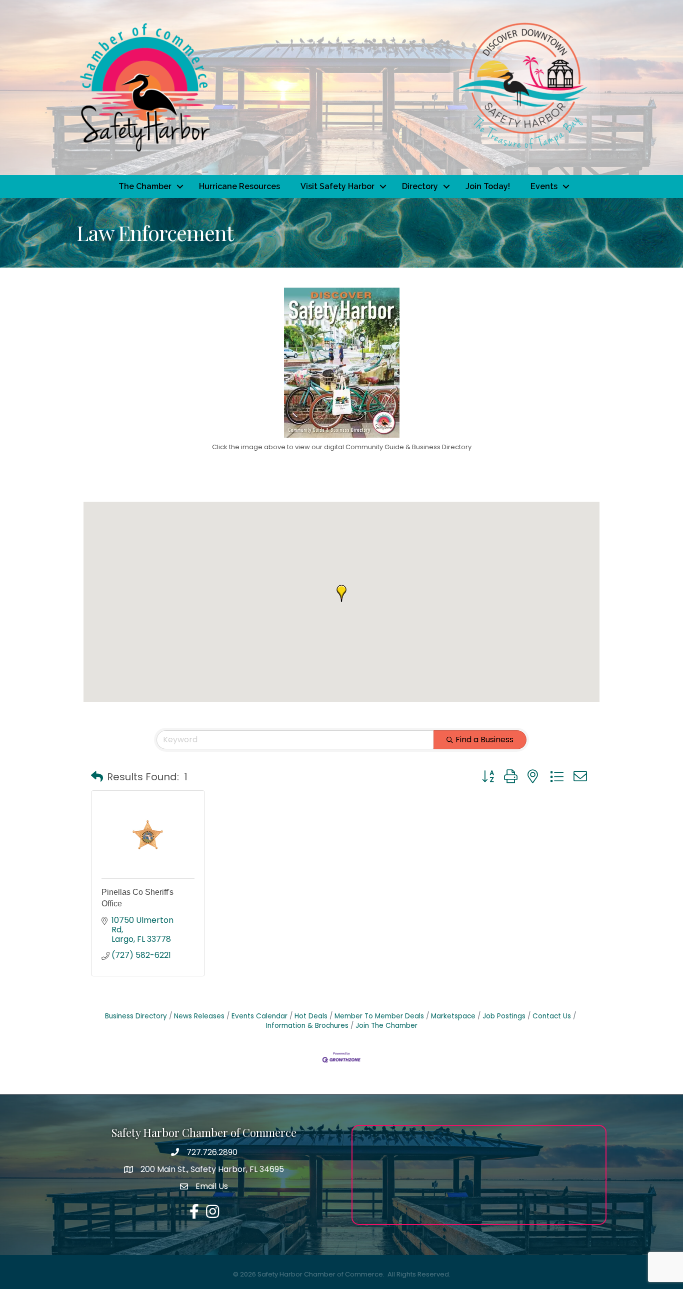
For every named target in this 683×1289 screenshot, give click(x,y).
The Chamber (145, 186)
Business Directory (136, 1016)
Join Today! (488, 186)
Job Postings (504, 1016)
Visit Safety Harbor (337, 186)
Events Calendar (260, 1016)
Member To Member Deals (379, 1016)
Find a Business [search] (485, 739)
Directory (420, 186)
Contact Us (551, 1016)
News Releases (199, 1016)
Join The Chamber (387, 1025)
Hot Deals (311, 1016)
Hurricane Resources (239, 186)
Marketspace (453, 1016)
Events (544, 186)
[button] (341, 593)
